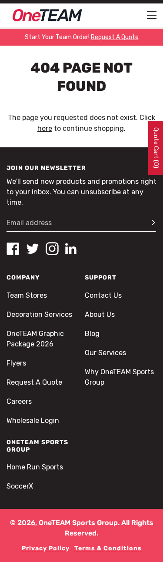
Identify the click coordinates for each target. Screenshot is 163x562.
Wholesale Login (33, 420)
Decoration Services (39, 314)
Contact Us (103, 295)
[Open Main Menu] (151, 15)
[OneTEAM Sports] (47, 15)
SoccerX (20, 486)
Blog (92, 333)
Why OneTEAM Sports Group (119, 377)
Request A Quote (34, 382)
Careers (19, 401)
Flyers (16, 363)
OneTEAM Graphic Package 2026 (35, 338)
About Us (100, 314)
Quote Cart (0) (156, 147)
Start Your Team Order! (82, 37)
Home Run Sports (35, 467)
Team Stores (27, 295)
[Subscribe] (149, 223)
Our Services (105, 353)
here (44, 128)
